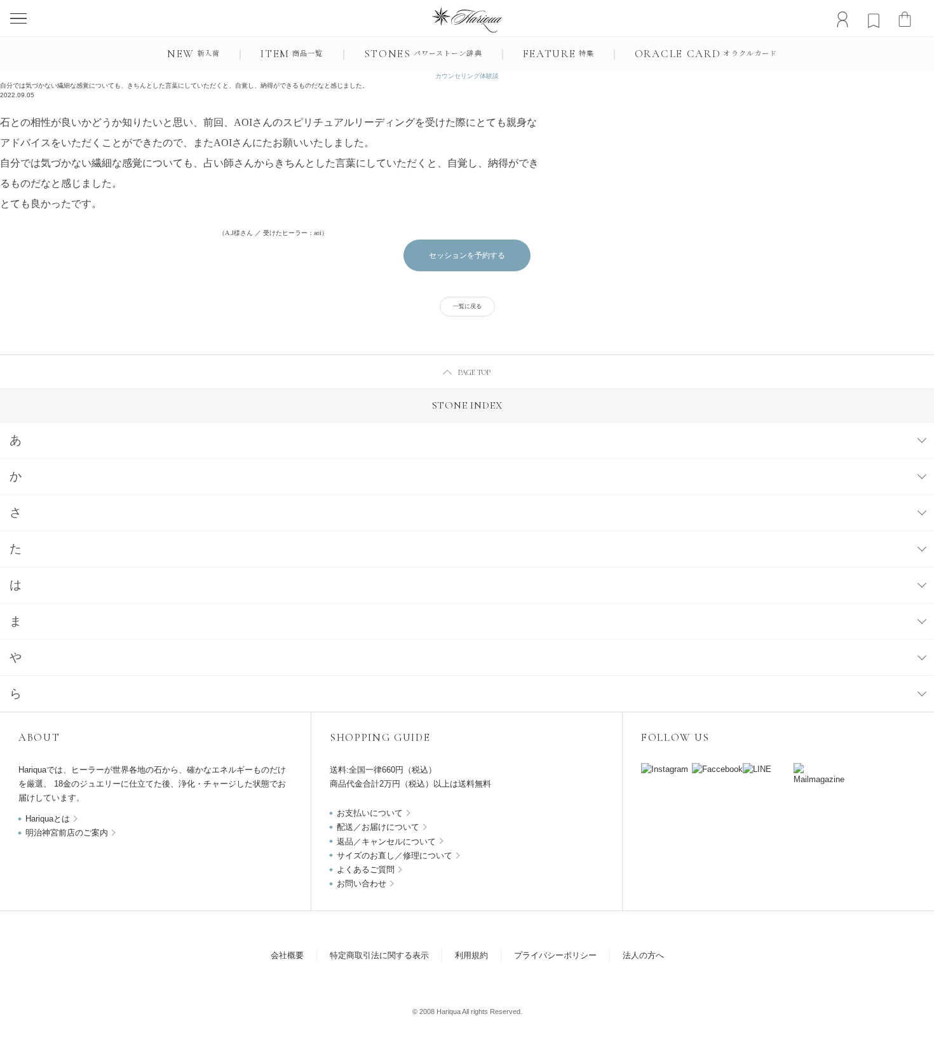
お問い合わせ (361, 883)
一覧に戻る (467, 306)
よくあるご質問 (366, 869)
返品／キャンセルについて (386, 841)
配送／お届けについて (378, 827)
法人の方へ (643, 955)
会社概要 (287, 955)
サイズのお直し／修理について (394, 855)
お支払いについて (370, 813)
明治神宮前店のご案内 (66, 832)
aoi (317, 232)
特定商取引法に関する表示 (379, 955)
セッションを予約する (467, 255)
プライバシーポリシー (555, 955)
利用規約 (471, 955)
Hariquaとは (47, 818)
